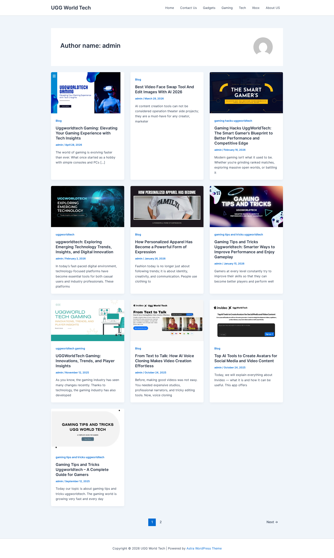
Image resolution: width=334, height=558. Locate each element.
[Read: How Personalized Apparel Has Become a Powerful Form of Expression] (167, 206)
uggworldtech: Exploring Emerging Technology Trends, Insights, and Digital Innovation (84, 247)
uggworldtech (65, 234)
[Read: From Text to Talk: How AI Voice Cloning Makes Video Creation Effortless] (167, 320)
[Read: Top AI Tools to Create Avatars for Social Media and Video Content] (246, 320)
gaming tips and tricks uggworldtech (238, 234)
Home (169, 8)
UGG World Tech (71, 8)
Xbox (256, 8)
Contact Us (188, 8)
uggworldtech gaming (70, 348)
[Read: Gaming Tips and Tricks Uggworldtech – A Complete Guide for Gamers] (87, 429)
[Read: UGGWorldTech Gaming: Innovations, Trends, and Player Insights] (87, 320)
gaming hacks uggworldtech (233, 120)
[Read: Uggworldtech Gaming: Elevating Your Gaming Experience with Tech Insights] (87, 92)
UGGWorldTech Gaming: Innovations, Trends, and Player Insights (85, 360)
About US (273, 8)
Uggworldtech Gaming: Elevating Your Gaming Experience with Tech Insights (87, 133)
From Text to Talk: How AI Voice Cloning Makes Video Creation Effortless (164, 360)
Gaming (227, 8)
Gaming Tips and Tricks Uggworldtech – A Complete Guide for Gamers (82, 469)
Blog (59, 120)
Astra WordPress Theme (204, 548)
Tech (242, 8)
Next (272, 522)
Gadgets (209, 8)
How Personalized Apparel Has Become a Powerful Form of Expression (164, 247)
